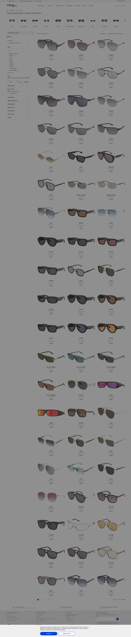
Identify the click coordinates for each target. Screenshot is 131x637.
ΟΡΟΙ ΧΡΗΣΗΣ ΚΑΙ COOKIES (59, 629)
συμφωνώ (48, 633)
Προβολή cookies (67, 633)
